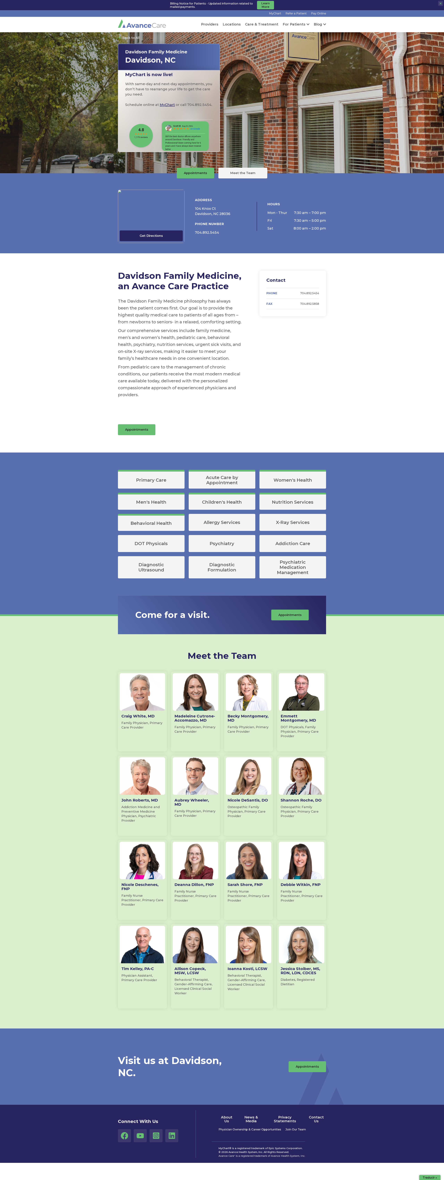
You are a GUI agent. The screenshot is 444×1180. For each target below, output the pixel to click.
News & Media (251, 1119)
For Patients (294, 24)
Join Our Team (295, 1129)
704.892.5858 (309, 303)
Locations (232, 24)
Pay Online (318, 13)
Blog (318, 24)
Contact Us (316, 1119)
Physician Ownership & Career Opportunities (250, 1129)
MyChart (275, 13)
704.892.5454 (207, 232)
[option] (169, 95)
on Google (195, 129)
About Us (226, 1119)
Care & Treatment (261, 24)
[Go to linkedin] (171, 1135)
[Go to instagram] (156, 1135)
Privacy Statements (285, 1119)
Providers (209, 24)
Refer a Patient (296, 13)
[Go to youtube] (140, 1135)
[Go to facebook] (124, 1135)
